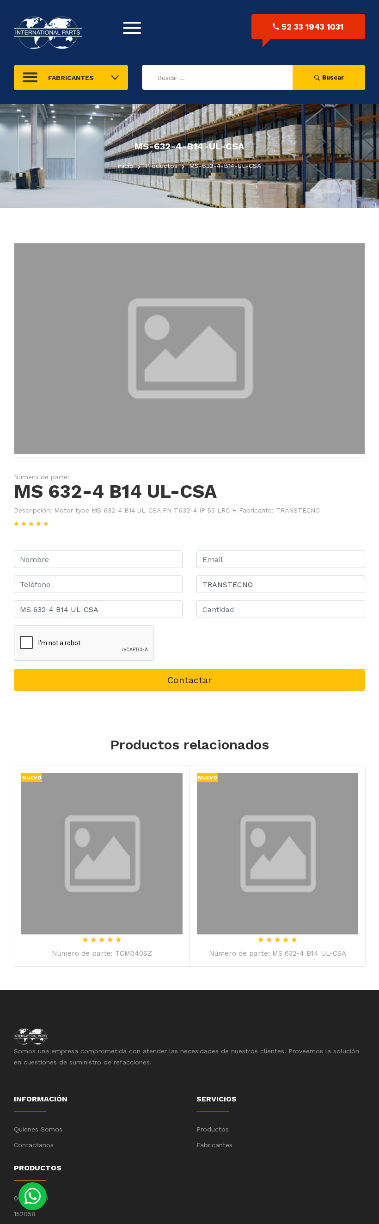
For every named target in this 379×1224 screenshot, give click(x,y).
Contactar (189, 680)
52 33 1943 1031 (312, 26)
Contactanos (34, 1145)
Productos (212, 1129)
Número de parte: (41, 477)
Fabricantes (214, 1145)
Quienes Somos (38, 1129)
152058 (25, 1214)
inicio (126, 165)
